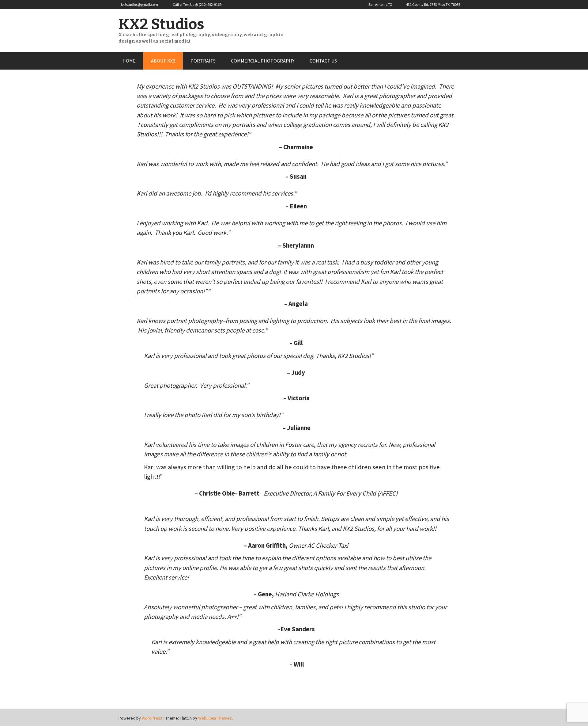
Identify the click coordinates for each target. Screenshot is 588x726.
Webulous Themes (215, 718)
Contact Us (323, 61)
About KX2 (163, 61)
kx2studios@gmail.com (139, 4)
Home (129, 61)
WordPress (152, 718)
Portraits (203, 61)
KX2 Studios (161, 24)
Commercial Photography (262, 61)
